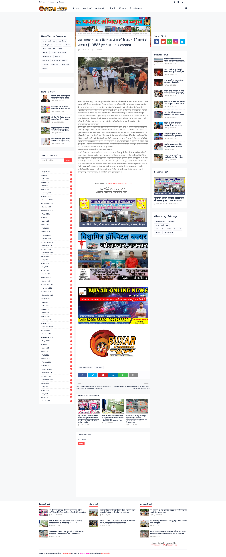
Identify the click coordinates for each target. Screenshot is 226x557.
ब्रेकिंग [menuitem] (114, 8)
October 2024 (57, 249)
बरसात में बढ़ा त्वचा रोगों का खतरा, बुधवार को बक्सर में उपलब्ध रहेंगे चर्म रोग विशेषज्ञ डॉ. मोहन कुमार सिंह (174, 92)
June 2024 (57, 263)
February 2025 (57, 235)
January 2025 (57, 239)
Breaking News (47, 45)
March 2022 (57, 358)
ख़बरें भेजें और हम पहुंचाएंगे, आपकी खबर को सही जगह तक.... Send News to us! (169, 199)
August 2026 (57, 172)
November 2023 (57, 288)
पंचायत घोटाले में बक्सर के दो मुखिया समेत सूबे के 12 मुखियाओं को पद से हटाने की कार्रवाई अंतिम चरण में (174, 60)
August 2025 (57, 214)
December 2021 (57, 369)
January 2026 (57, 196)
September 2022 (57, 337)
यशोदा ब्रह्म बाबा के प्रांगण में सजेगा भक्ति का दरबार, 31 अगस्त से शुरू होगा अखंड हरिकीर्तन (61, 108)
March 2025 (57, 231)
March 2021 (57, 401)
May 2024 (57, 267)
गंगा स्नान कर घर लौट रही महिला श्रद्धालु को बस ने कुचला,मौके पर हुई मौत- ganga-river (168, 511)
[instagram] (186, 2)
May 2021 (57, 394)
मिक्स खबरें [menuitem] (101, 8)
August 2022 (57, 341)
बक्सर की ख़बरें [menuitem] (87, 8)
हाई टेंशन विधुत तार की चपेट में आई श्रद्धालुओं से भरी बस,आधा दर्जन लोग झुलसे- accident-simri (168, 522)
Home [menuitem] (77, 8)
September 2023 (57, 295)
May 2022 (57, 351)
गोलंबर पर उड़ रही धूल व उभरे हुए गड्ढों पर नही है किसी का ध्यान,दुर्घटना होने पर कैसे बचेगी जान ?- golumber (136, 419)
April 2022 (57, 355)
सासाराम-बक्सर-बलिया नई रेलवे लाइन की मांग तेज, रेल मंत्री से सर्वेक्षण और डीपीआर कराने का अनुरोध (60, 97)
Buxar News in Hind (48, 49)
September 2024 (57, 253)
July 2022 (57, 344)
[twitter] (182, 2)
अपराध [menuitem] (124, 8)
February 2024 (57, 277)
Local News (62, 41)
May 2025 (57, 224)
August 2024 (57, 256)
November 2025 (57, 203)
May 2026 (57, 182)
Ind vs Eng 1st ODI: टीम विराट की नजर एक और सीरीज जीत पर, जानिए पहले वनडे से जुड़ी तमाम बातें (117, 522)
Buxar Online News (85, 50)
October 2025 (57, 207)
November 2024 (57, 246)
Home (43, 2)
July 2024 (57, 260)
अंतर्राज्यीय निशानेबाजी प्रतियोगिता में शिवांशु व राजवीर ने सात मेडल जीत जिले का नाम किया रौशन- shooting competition (117, 511)
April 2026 (57, 186)
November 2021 (57, 373)
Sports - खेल (54, 64)
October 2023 (57, 291)
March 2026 (57, 189)
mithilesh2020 (156, 545)
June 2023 (56, 306)
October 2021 (57, 376)
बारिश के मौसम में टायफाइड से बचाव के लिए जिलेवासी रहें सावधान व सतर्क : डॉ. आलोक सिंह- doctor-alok (112, 418)
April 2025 (57, 228)
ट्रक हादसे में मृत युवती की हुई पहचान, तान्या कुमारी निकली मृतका (174, 71)
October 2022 (57, 334)
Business (58, 45)
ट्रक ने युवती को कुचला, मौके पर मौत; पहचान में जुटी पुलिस (174, 81)
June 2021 (57, 390)
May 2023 (56, 309)
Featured (67, 45)
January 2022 (57, 365)
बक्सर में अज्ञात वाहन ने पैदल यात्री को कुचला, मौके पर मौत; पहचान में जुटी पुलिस (173, 156)
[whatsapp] (169, 41)
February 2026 (57, 193)
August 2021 (57, 383)
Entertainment (47, 56)
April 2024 (57, 270)
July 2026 (57, 175)
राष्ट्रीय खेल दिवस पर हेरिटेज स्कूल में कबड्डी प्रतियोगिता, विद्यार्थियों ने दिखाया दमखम (60, 129)
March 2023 (56, 316)
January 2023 (57, 323)
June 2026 (57, 179)
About (52, 2)
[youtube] (178, 2)
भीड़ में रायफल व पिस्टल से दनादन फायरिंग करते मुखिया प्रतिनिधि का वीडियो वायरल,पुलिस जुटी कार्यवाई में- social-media (89, 419)
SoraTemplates (85, 553)
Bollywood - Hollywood (59, 60)
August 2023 (57, 298)
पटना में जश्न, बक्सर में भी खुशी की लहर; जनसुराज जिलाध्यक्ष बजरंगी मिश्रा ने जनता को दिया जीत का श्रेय (174, 103)
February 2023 (57, 320)
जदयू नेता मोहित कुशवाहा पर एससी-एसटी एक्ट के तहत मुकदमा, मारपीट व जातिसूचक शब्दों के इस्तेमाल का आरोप (174, 113)
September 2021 (57, 380)
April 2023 (56, 313)
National (45, 64)
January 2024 (57, 281)
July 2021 (57, 387)
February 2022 (57, 362)
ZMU (164, 545)
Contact (61, 2)
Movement (58, 56)
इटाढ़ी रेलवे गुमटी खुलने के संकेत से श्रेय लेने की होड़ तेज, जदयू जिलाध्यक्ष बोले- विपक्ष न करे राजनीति (60, 140)
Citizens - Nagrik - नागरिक (58, 52)
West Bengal (65, 64)
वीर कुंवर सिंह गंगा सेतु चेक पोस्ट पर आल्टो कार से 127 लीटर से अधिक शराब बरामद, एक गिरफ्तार (60, 118)
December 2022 (57, 327)
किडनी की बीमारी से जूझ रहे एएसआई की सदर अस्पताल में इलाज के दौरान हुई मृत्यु (172, 124)
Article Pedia (172, 545)
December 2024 (57, 242)
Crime (60, 49)
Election (45, 52)
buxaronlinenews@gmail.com (119, 183)
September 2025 (57, 210)
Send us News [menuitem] (137, 8)
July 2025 (57, 217)
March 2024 (57, 274)
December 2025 (57, 200)
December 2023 (57, 284)
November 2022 (57, 330)
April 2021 (57, 397)
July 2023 (56, 302)
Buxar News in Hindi (48, 41)
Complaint (45, 60)
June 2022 (57, 348)
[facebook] (174, 2)
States (44, 68)
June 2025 (57, 221)
